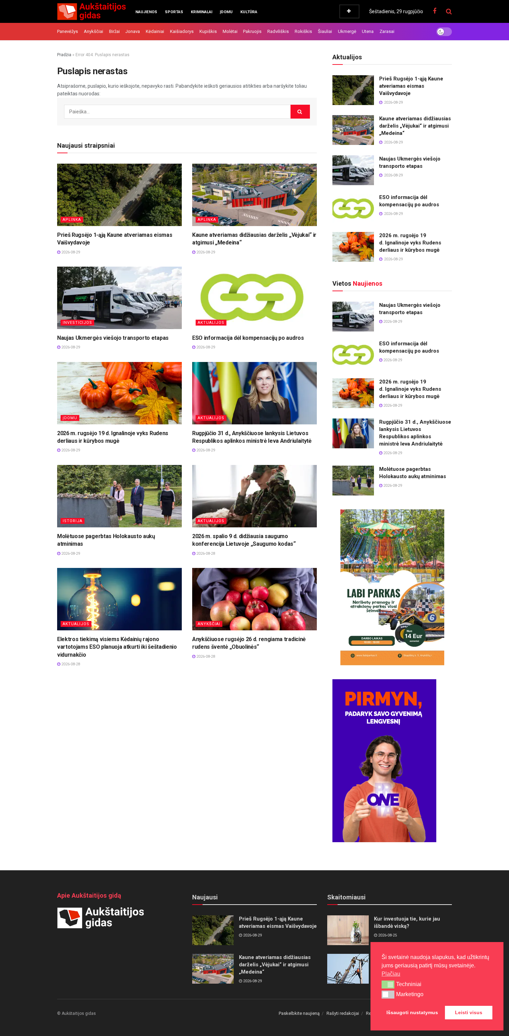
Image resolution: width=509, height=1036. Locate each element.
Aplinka (72, 219)
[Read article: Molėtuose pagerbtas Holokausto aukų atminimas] (119, 496)
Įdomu (226, 12)
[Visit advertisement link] (392, 587)
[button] (388, 984)
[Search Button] (449, 11)
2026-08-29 (70, 252)
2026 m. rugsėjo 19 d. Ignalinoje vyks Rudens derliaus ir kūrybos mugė (410, 242)
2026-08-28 (205, 553)
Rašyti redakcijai (343, 1013)
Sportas (174, 12)
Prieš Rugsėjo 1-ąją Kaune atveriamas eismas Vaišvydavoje (411, 86)
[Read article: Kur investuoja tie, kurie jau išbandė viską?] (348, 930)
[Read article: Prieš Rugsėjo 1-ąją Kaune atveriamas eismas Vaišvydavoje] (119, 195)
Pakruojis (252, 31)
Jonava (132, 31)
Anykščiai (93, 31)
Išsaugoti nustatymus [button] (412, 1012)
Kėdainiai (155, 31)
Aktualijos (211, 322)
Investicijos (77, 322)
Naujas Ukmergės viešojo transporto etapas (113, 338)
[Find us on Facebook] (434, 11)
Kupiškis (208, 31)
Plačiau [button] (391, 974)
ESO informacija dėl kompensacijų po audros (248, 338)
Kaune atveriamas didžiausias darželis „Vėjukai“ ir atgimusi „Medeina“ (415, 125)
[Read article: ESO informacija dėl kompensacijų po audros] (254, 298)
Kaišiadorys (182, 31)
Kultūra (248, 12)
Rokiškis (303, 31)
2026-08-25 (387, 935)
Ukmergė (347, 31)
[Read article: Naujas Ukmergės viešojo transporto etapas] (119, 298)
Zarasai (386, 31)
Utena (368, 31)
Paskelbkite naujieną (299, 1013)
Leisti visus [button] (468, 1012)
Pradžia (64, 54)
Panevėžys (67, 31)
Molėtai (230, 31)
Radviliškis (278, 31)
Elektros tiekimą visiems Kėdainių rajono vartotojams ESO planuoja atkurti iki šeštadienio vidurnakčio (117, 647)
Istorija (72, 521)
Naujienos (146, 12)
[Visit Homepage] (91, 11)
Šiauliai (325, 31)
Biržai (114, 31)
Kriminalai (201, 12)
